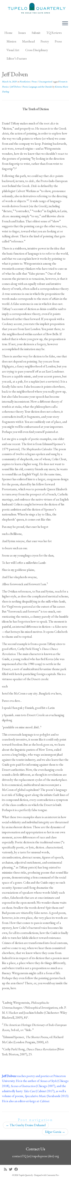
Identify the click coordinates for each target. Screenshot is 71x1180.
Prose (58, 41)
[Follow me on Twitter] (11, 1169)
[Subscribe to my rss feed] (6, 1169)
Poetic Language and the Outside (37, 86)
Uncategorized (45, 81)
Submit (36, 33)
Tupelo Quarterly (26, 1175)
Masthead (28, 41)
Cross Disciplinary (36, 50)
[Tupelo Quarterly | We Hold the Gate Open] (35, 9)
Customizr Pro (53, 1175)
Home (8, 33)
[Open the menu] (65, 24)
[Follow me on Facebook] (17, 1169)
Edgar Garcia (55, 1132)
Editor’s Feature (17, 58)
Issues (22, 33)
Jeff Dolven (15, 86)
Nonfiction (25, 81)
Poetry (45, 41)
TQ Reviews (54, 33)
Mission (11, 41)
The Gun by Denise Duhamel (26, 1125)
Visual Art (13, 50)
